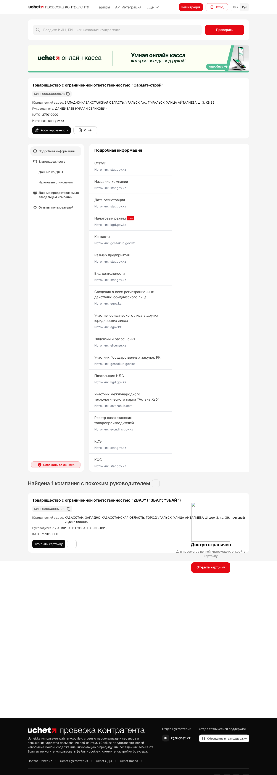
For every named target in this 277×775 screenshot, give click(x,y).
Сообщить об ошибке (58, 465)
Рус (244, 7)
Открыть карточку (210, 567)
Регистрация (190, 7)
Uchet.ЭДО (104, 761)
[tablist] (55, 179)
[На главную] (59, 7)
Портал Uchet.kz (40, 761)
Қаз (235, 7)
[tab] (55, 151)
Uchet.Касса (129, 761)
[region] (138, 58)
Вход (220, 7)
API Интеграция (128, 7)
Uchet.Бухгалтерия (74, 761)
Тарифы (103, 7)
